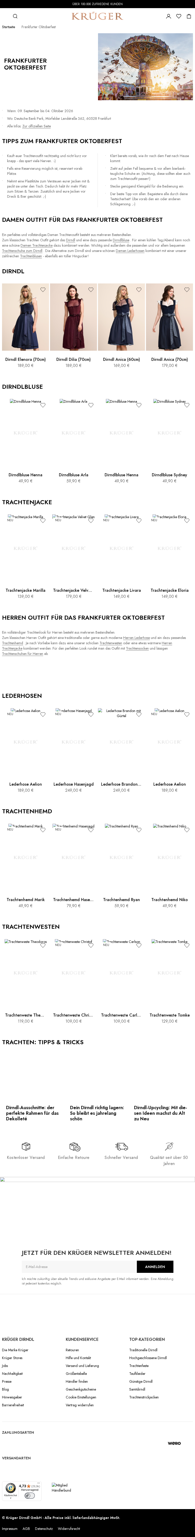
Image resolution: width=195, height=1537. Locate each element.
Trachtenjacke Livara (121, 590)
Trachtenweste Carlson (121, 1015)
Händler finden (77, 1381)
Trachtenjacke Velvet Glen (73, 590)
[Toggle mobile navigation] (5, 16)
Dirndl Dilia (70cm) (73, 359)
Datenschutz (44, 1528)
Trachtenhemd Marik (26, 899)
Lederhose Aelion (25, 784)
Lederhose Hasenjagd (74, 784)
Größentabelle (76, 1373)
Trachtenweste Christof (73, 1015)
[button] (43, 289)
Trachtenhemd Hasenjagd (73, 899)
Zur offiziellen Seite (36, 126)
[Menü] (39, 1484)
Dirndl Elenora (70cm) (25, 359)
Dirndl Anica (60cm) (121, 359)
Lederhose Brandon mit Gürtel (121, 784)
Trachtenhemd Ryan (121, 899)
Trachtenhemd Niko (169, 899)
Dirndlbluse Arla (73, 474)
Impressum (10, 1528)
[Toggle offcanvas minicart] (189, 16)
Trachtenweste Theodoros (25, 1015)
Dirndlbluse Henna (25, 474)
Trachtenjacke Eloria (170, 590)
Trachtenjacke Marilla (25, 590)
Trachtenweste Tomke (170, 1015)
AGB (26, 1528)
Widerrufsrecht (69, 1528)
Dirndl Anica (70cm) (169, 359)
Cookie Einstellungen (81, 1397)
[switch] (30, 1496)
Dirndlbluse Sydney (169, 474)
